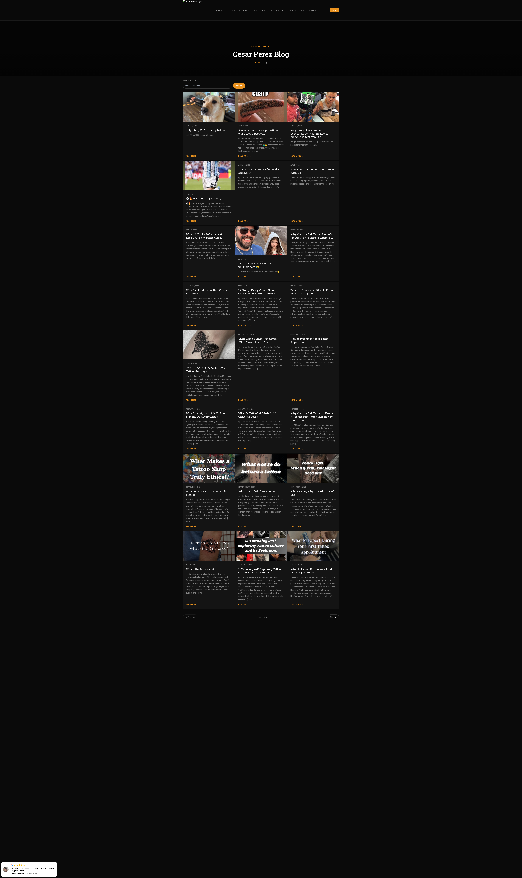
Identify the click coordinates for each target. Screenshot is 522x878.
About (293, 10)
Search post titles (192, 81)
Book (334, 10)
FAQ (302, 10)
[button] (56, 862)
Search (239, 85)
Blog (263, 10)
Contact (312, 10)
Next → (333, 617)
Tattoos (219, 10)
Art (255, 10)
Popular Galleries (237, 10)
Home (257, 63)
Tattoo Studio (278, 10)
